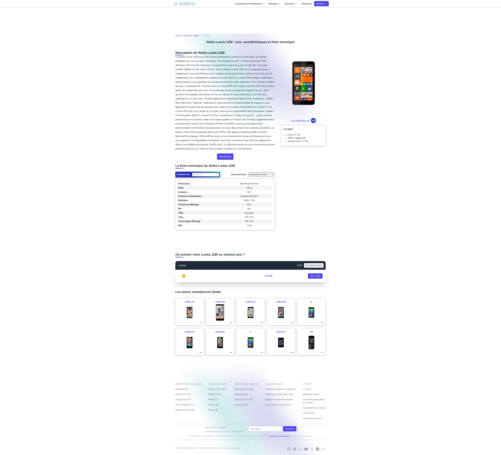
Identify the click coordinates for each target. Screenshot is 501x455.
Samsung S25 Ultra (243, 399)
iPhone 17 (213, 399)
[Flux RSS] (323, 449)
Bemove (235, 448)
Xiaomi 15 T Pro (183, 394)
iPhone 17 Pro (215, 394)
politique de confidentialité (280, 436)
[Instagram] (317, 449)
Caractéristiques (238, 175)
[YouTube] (306, 449)
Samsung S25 (241, 404)
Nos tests (289, 3)
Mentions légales (311, 394)
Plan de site (308, 413)
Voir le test (225, 156)
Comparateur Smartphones (248, 3)
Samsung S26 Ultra (243, 389)
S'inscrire (289, 428)
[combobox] (205, 174)
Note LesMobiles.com (303, 120)
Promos (320, 3)
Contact (307, 389)
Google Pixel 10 (183, 399)
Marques (273, 3)
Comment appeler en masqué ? (280, 389)
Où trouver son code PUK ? (278, 404)
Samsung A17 (181, 389)
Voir (315, 276)
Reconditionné (313, 265)
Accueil (178, 35)
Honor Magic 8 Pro (184, 404)
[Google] (289, 449)
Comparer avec (183, 175)
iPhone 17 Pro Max (217, 389)
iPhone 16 (213, 410)
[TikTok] (300, 449)
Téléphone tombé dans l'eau (279, 394)
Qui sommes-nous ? (313, 418)
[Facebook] (294, 449)
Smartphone (187, 35)
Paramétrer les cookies (314, 407)
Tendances (306, 3)
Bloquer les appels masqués (279, 399)
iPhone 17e (213, 404)
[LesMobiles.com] (184, 3)
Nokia (196, 35)
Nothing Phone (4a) (185, 410)
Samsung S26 (241, 394)
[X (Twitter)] (311, 449)
